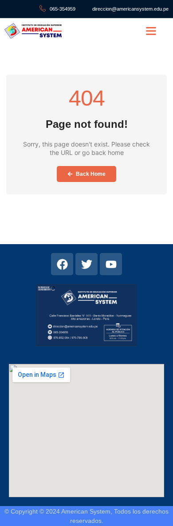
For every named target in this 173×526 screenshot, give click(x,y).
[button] (151, 31)
